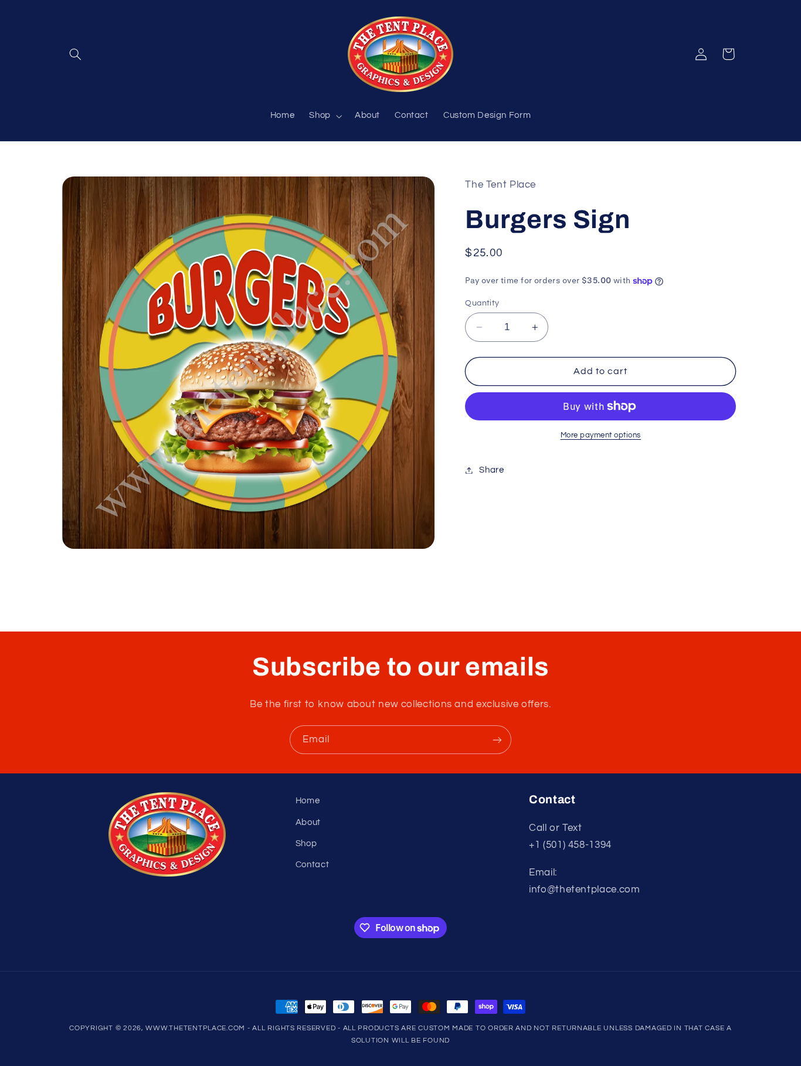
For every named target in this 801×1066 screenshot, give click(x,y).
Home (308, 800)
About (308, 821)
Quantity (482, 303)
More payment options (601, 435)
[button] (75, 53)
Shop (306, 842)
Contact (312, 864)
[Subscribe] (497, 739)
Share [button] (491, 470)
